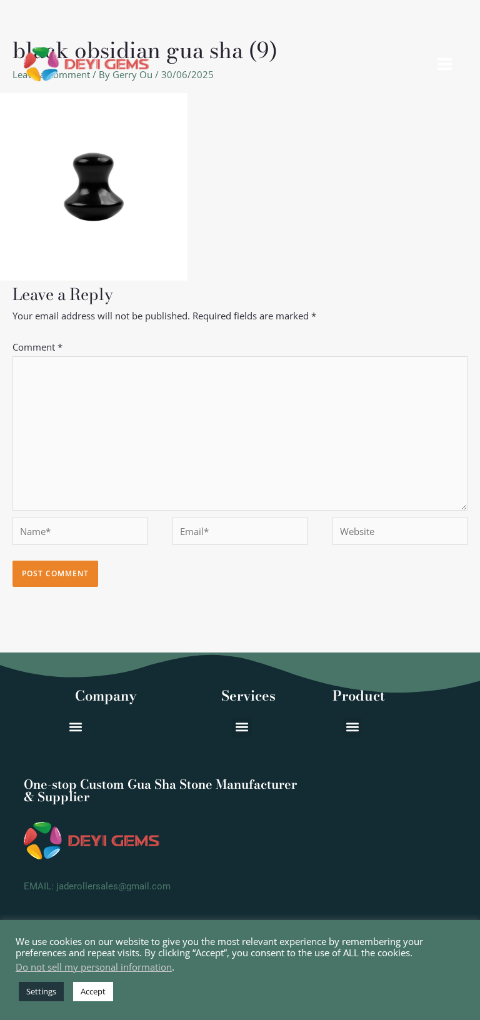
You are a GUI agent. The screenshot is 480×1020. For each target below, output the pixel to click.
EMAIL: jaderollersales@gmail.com (97, 886)
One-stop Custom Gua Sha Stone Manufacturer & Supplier (160, 790)
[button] (352, 727)
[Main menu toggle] (445, 64)
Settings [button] (41, 991)
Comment (37, 347)
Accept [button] (93, 991)
